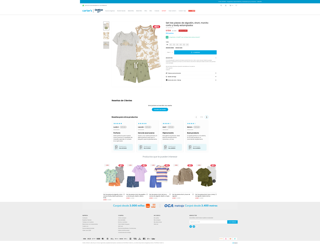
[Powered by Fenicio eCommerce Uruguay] (235, 243)
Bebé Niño (139, 11)
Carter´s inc (85, 226)
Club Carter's (172, 11)
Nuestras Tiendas (86, 220)
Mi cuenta (156, 218)
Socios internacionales (88, 228)
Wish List (156, 224)
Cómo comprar (122, 218)
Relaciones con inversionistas (90, 224)
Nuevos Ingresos (110, 11)
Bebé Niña (131, 11)
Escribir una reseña (160, 109)
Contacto (84, 218)
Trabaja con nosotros (88, 222)
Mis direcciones (158, 222)
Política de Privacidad (123, 230)
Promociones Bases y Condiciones (127, 228)
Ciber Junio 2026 (86, 230)
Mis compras (157, 220)
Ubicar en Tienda (170, 47)
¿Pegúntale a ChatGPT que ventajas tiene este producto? (184, 37)
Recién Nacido (121, 11)
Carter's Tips (182, 11)
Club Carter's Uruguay (123, 224)
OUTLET (164, 11)
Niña (145, 11)
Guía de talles (178, 47)
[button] (221, 5)
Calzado (156, 11)
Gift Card (120, 226)
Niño (151, 11)
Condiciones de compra (124, 232)
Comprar (196, 52)
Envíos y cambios (122, 222)
